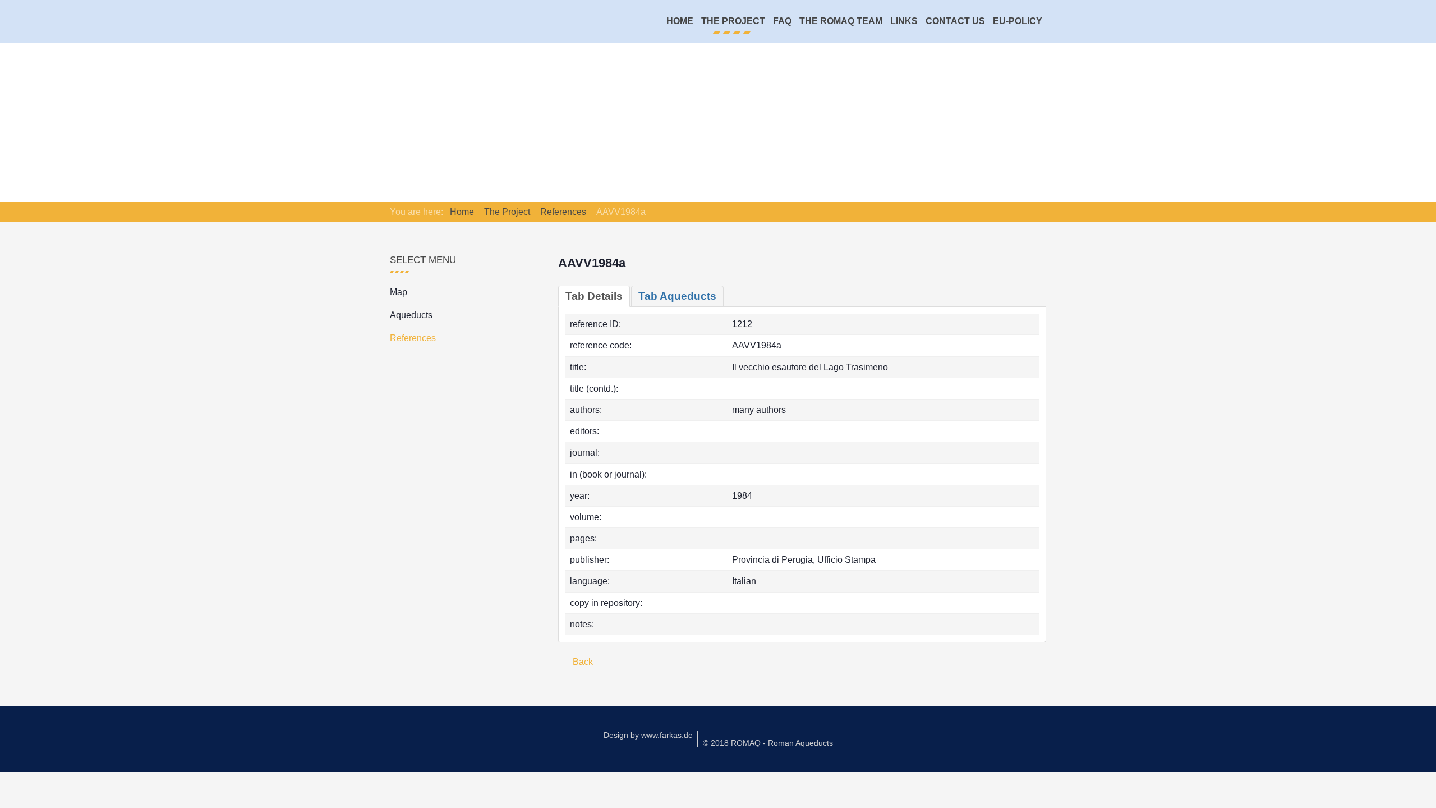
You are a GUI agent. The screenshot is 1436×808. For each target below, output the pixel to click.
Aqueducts (411, 315)
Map (398, 292)
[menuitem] (679, 21)
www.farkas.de (667, 735)
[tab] (594, 296)
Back (581, 662)
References (413, 338)
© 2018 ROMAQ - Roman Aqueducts (768, 742)
